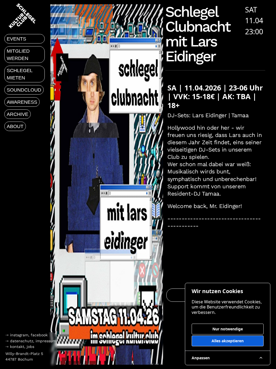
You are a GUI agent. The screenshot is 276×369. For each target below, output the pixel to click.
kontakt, (17, 346)
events (16, 39)
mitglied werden (18, 54)
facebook (39, 335)
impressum (46, 341)
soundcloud (24, 90)
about (15, 126)
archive (17, 114)
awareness (22, 102)
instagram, (20, 335)
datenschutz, (22, 341)
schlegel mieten (20, 74)
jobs (30, 346)
